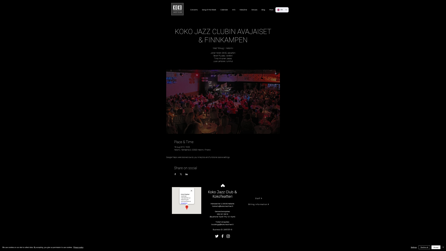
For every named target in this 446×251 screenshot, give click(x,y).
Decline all (424, 247)
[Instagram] (228, 236)
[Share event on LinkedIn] (186, 174)
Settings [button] (414, 247)
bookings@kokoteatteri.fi (222, 224)
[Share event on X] (181, 174)
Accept (435, 247)
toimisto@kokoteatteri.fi (222, 206)
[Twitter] (217, 236)
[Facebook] (222, 236)
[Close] (443, 247)
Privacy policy (78, 247)
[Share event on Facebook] (175, 174)
